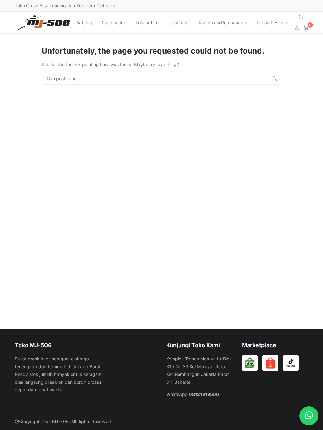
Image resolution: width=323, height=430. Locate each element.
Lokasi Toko (148, 22)
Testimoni (179, 22)
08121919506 (204, 394)
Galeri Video (114, 22)
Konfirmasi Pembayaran (223, 22)
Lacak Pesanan (272, 22)
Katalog (84, 22)
